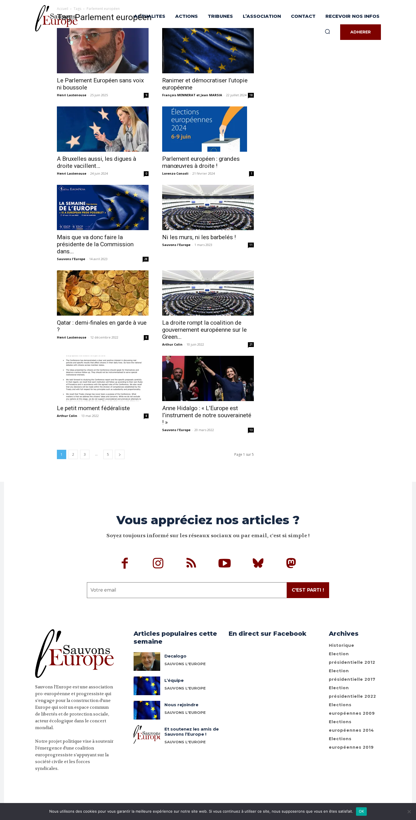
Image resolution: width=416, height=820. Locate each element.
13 (251, 430)
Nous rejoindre (181, 704)
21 (251, 344)
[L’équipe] (147, 685)
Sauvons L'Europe (185, 688)
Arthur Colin (172, 344)
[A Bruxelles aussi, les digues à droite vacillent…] (103, 129)
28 (145, 259)
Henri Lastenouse (71, 95)
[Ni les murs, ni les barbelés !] (208, 207)
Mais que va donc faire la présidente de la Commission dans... (95, 244)
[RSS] (191, 564)
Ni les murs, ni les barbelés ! (199, 237)
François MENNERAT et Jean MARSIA (192, 95)
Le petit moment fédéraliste (93, 408)
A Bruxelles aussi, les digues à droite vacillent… (96, 162)
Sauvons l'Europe (71, 259)
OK (361, 811)
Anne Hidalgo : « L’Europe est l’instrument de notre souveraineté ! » (206, 415)
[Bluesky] (258, 564)
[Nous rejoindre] (147, 710)
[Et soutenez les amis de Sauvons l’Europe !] (147, 734)
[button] (327, 31)
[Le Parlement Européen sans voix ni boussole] (103, 50)
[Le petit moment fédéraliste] (103, 378)
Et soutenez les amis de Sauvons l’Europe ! (191, 731)
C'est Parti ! (308, 590)
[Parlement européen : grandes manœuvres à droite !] (208, 129)
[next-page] (120, 454)
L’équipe (174, 680)
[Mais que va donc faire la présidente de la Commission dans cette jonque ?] (103, 207)
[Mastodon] (291, 564)
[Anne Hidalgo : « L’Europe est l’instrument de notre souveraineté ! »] (208, 378)
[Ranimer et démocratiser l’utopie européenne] (208, 50)
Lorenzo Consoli (175, 173)
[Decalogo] (147, 661)
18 (251, 95)
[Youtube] (224, 564)
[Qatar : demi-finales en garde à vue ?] (103, 293)
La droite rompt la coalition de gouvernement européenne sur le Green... (204, 329)
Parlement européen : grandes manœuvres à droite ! (201, 162)
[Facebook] (125, 564)
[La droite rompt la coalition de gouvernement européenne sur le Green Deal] (208, 293)
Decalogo (175, 656)
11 (251, 245)
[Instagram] (158, 564)
